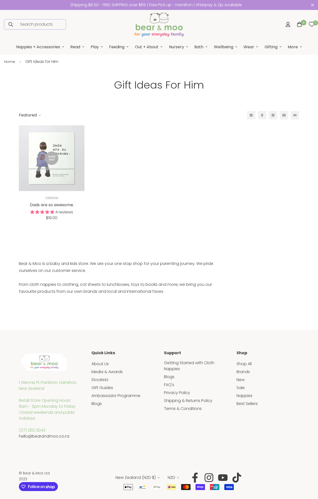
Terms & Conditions (183, 408)
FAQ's (169, 385)
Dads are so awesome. (52, 205)
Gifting (271, 47)
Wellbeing (223, 47)
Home (9, 61)
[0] (311, 24)
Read (75, 47)
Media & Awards (107, 372)
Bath (198, 47)
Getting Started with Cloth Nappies (189, 366)
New (241, 380)
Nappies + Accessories (38, 47)
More (293, 47)
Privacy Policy (177, 393)
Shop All (244, 364)
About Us (100, 364)
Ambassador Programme (115, 396)
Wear (248, 47)
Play (95, 47)
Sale (241, 388)
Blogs (96, 403)
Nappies (244, 396)
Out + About (147, 47)
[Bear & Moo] (159, 24)
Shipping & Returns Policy (188, 400)
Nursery (176, 47)
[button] (298, 24)
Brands (243, 372)
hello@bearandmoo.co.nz (44, 436)
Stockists (99, 380)
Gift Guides (102, 388)
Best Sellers (247, 403)
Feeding (116, 47)
